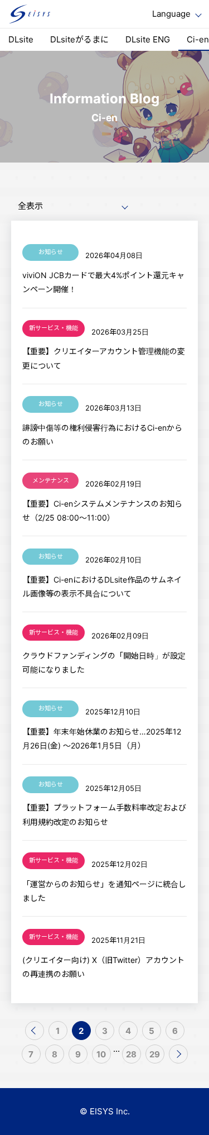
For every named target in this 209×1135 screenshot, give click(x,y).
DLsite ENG (147, 39)
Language (171, 13)
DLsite (20, 39)
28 (131, 1054)
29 (154, 1054)
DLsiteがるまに (79, 39)
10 (101, 1054)
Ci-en (198, 39)
